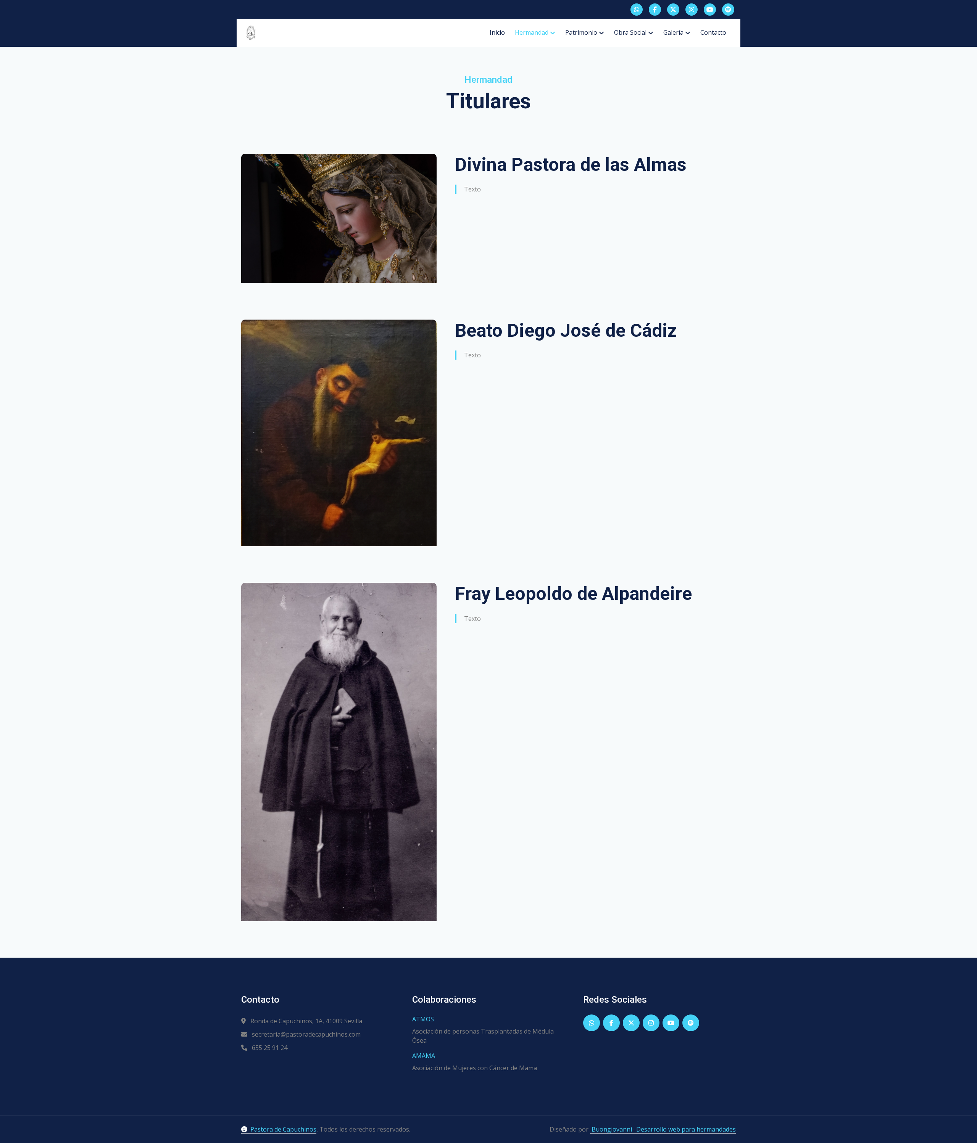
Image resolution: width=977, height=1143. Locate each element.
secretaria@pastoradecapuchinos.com (305, 1034)
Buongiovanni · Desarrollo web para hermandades (663, 1129)
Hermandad (531, 32)
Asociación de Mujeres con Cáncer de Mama (474, 1068)
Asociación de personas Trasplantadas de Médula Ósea (483, 1036)
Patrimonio (581, 32)
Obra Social (630, 32)
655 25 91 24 (268, 1047)
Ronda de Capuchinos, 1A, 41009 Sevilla (305, 1021)
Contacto (713, 32)
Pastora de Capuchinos (283, 1129)
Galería (673, 32)
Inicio (497, 32)
